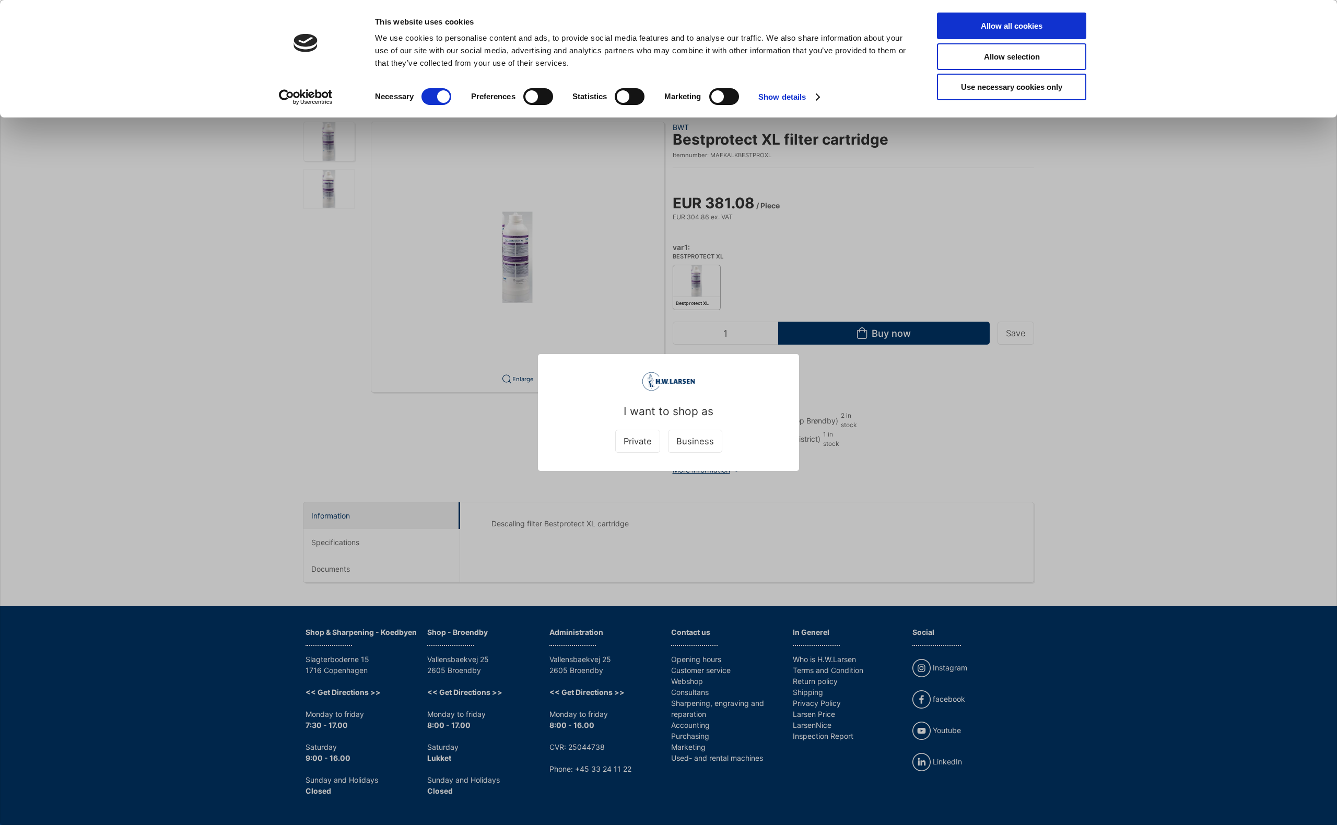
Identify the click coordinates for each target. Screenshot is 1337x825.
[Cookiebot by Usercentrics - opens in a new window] (305, 97)
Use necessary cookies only (1011, 86)
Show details (782, 96)
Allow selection (1012, 56)
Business (695, 441)
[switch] (538, 96)
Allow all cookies (1011, 25)
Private (638, 441)
